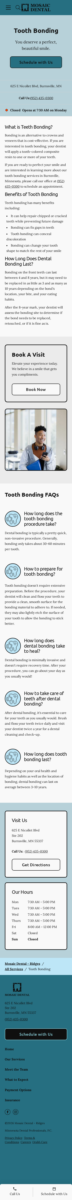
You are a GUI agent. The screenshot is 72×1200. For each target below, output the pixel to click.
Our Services (15, 1059)
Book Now (36, 389)
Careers (26, 1142)
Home (9, 1049)
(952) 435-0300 (41, 98)
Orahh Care (39, 1142)
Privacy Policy (13, 1138)
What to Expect (16, 1080)
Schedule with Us (36, 62)
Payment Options (18, 1090)
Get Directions (36, 864)
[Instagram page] (15, 1112)
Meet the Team (16, 1069)
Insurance (12, 1100)
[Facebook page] (7, 1112)
